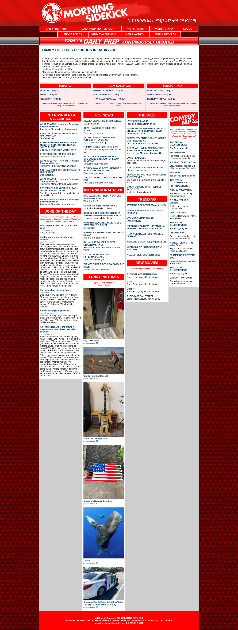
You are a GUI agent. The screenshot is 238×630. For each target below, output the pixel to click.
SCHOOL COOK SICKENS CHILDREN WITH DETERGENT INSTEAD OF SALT (102, 214)
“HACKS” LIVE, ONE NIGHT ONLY (143, 255)
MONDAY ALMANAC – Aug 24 (108, 91)
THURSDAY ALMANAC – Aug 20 (109, 99)
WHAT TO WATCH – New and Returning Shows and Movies (59, 125)
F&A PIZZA (175, 172)
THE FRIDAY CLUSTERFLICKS (178, 143)
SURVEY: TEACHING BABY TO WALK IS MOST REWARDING (146, 139)
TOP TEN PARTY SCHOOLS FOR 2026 (145, 167)
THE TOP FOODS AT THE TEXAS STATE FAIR (102, 179)
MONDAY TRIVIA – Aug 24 (160, 91)
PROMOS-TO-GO (178, 152)
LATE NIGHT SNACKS (137, 121)
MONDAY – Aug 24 (49, 91)
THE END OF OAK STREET (140, 296)
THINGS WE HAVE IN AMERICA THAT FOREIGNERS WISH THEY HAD (145, 149)
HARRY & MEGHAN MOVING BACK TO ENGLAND (146, 211)
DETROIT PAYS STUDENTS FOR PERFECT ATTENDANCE (99, 138)
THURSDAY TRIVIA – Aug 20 (161, 99)
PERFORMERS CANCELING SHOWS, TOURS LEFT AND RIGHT (58, 189)
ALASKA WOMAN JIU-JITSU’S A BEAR (102, 121)
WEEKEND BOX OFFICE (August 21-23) (146, 205)
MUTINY (131, 289)
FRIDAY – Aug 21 (48, 95)
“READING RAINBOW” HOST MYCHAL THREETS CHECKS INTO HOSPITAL (146, 227)
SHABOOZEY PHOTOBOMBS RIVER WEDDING (145, 248)
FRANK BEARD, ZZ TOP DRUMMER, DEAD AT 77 (145, 235)
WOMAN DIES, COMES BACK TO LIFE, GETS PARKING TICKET (102, 224)
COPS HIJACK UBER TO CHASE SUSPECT (99, 129)
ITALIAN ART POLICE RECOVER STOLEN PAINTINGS (99, 243)
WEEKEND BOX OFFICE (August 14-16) (146, 242)
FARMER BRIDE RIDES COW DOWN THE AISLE (103, 265)
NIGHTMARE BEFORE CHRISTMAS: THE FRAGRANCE (60, 171)
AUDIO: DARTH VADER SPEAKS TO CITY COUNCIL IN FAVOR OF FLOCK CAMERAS (101, 158)
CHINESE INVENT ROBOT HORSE (100, 206)
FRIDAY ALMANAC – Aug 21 (107, 95)
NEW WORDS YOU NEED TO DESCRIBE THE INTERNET (146, 176)
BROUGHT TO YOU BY (181, 190)
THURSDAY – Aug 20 (50, 99)
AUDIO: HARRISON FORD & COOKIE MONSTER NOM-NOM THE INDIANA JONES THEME (58, 145)
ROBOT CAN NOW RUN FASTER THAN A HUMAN (103, 233)
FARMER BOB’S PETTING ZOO (182, 256)
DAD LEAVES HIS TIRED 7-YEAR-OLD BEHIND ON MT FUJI (102, 197)
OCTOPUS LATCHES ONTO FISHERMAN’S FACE (96, 255)
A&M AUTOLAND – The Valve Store (181, 244)
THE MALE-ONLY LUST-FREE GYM (100, 147)
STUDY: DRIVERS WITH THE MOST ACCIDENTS (144, 188)
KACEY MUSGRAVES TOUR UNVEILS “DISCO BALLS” (59, 134)
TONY (129, 281)
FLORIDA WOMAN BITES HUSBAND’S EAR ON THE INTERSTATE (102, 169)
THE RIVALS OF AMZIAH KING (142, 274)
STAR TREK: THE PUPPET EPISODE (58, 154)
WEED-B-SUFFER (178, 213)
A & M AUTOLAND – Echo (182, 162)
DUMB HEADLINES (136, 158)
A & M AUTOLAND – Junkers (180, 201)
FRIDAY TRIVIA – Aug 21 (159, 95)
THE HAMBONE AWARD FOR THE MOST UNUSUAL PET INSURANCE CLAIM (147, 129)
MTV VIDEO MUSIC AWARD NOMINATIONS (140, 219)
